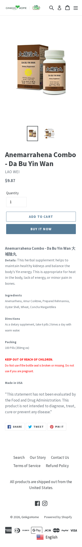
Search (19, 457)
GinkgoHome (30, 517)
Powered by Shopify (58, 517)
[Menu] (75, 7)
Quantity (12, 193)
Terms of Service (27, 465)
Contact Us (60, 457)
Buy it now (41, 229)
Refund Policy (57, 465)
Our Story (38, 457)
